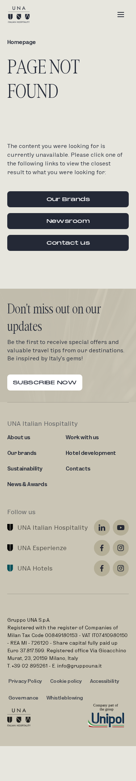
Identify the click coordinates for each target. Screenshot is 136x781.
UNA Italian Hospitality (52, 527)
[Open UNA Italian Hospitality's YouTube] (121, 528)
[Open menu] (121, 15)
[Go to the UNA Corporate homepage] (18, 717)
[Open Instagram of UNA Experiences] (121, 548)
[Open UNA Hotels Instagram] (121, 568)
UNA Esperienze (42, 547)
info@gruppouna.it (79, 666)
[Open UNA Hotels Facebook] (102, 568)
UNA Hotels (35, 568)
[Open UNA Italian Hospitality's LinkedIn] (102, 528)
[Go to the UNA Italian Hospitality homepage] (24, 14)
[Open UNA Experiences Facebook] (102, 548)
